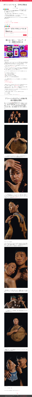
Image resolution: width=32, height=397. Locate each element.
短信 (9, 24)
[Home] (1, 0)
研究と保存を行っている (16, 197)
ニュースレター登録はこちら (9, 82)
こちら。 (19, 94)
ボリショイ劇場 (6, 24)
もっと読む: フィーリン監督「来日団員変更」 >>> (12, 22)
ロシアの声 (7, 21)
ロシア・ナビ (16, 87)
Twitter (26, 9)
